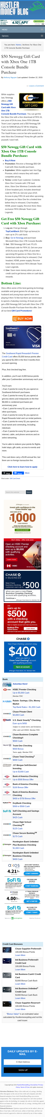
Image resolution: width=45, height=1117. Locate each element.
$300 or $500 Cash (21, 806)
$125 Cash (17, 828)
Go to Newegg (17, 238)
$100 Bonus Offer (20, 787)
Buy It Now (10, 160)
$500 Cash (17, 741)
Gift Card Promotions (22, 311)
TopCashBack (12, 231)
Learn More (20, 955)
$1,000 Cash (18, 848)
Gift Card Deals (15, 478)
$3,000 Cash (18, 715)
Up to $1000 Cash (21, 772)
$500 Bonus (18, 749)
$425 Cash (17, 817)
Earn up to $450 (20, 723)
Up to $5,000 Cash (21, 693)
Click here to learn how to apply (22, 467)
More (27, 473)
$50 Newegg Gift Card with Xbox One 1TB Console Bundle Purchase (20, 64)
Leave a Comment (36, 86)
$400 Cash (17, 760)
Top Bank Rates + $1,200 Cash (26, 707)
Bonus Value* (13, 1014)
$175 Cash (17, 836)
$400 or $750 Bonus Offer (24, 798)
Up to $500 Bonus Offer (23, 779)
